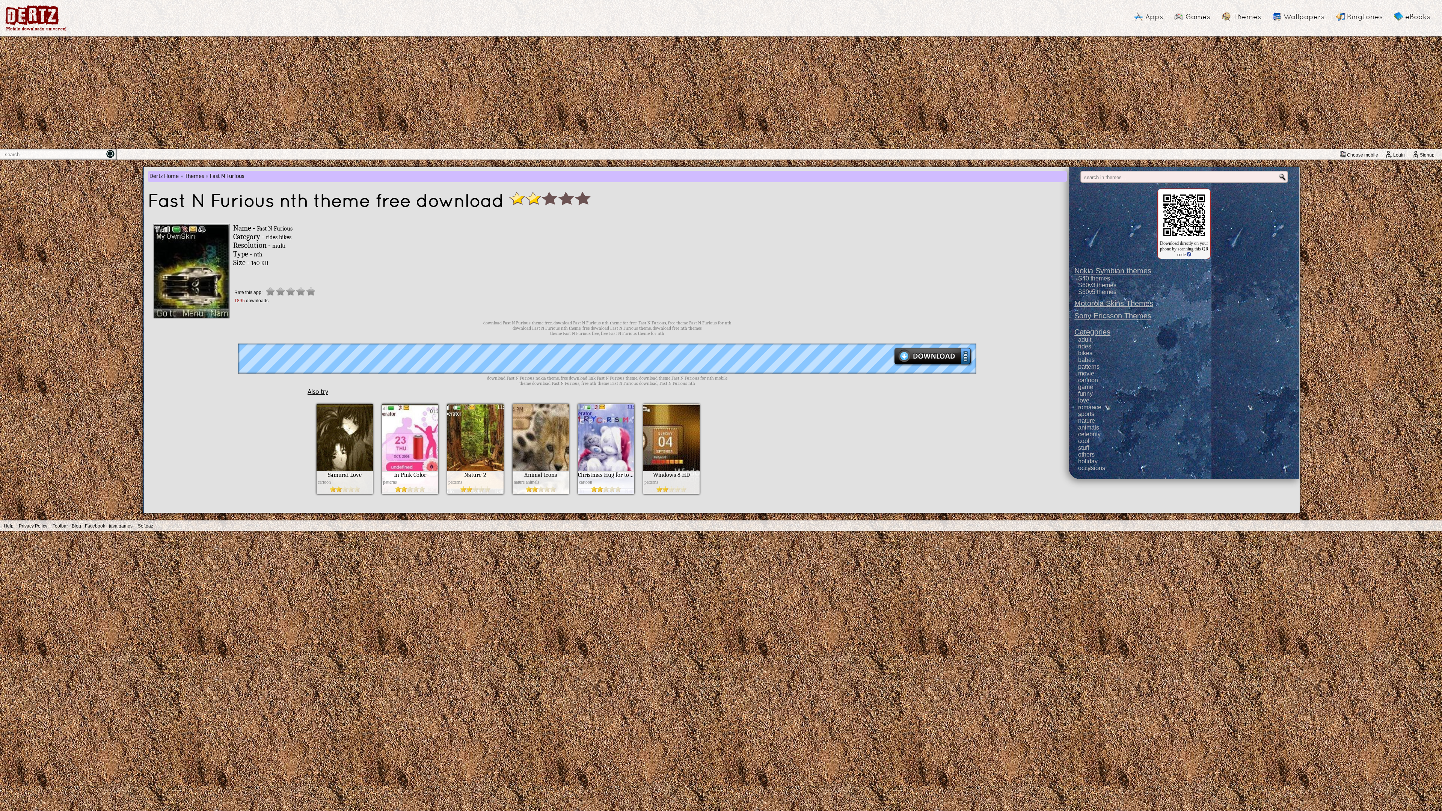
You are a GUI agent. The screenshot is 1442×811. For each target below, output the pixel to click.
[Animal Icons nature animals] (541, 492)
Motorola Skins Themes (1113, 303)
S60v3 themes (1097, 285)
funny (1085, 393)
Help (9, 526)
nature (1086, 421)
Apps (1154, 16)
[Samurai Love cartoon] (345, 492)
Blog (76, 526)
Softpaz (145, 526)
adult (1084, 339)
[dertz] (36, 30)
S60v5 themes (1097, 292)
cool (1083, 441)
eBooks (1417, 16)
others (1086, 454)
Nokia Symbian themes (1112, 271)
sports (1086, 414)
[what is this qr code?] (1188, 254)
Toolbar (60, 526)
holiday (1088, 461)
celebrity (1089, 434)
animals (1088, 427)
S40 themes (1094, 278)
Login (1399, 155)
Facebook (95, 526)
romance (1089, 407)
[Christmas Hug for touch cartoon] (606, 492)
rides (1084, 346)
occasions (1091, 468)
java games (121, 526)
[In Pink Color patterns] (410, 492)
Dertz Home (164, 176)
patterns (1089, 366)
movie (1086, 373)
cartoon (1088, 380)
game (1085, 387)
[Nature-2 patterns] (475, 492)
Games (1198, 16)
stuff (1083, 448)
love (1083, 400)
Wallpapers (1304, 16)
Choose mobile (1362, 155)
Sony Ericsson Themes (1112, 316)
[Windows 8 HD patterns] (671, 492)
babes (1086, 360)
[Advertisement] (721, 92)
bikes (1085, 353)
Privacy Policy (33, 526)
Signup (1427, 155)
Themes (1247, 16)
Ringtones (1365, 16)
